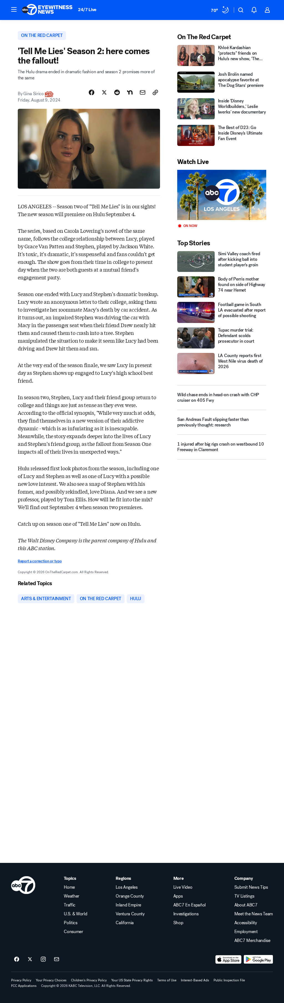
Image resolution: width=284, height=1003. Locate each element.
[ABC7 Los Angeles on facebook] (16, 959)
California (125, 923)
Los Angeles (126, 887)
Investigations (186, 914)
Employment (246, 931)
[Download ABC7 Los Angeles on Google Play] (258, 959)
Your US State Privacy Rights (132, 980)
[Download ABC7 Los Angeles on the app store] (228, 959)
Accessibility (245, 923)
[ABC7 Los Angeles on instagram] (43, 959)
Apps (178, 896)
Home (69, 887)
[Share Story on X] (104, 92)
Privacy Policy (21, 980)
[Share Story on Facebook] (91, 92)
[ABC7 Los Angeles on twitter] (30, 959)
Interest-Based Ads (195, 980)
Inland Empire (128, 905)
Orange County (130, 896)
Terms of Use (166, 980)
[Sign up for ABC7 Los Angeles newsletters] (56, 959)
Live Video (182, 887)
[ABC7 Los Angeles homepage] (47, 10)
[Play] (221, 195)
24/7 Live (87, 9)
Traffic (69, 905)
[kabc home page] (23, 885)
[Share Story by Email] (142, 92)
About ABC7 (246, 905)
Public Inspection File (229, 980)
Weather (71, 896)
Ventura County (130, 914)
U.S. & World (75, 914)
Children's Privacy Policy (89, 980)
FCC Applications (24, 985)
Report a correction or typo (40, 561)
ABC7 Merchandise (252, 940)
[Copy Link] (155, 92)
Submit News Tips (251, 887)
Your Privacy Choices (51, 980)
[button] (14, 9)
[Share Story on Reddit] (117, 92)
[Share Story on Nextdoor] (130, 92)
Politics (70, 923)
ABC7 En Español (189, 905)
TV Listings (244, 896)
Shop (178, 923)
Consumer (73, 931)
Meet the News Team (253, 914)
